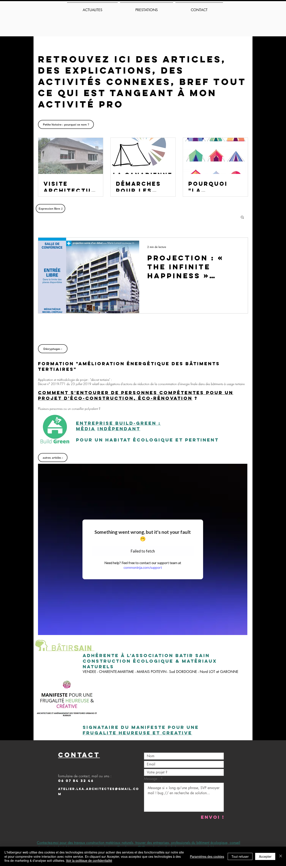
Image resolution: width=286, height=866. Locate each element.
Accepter (265, 856)
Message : (152, 779)
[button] (242, 217)
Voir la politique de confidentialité (89, 860)
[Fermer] (280, 856)
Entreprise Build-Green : (118, 423)
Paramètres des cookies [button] (207, 856)
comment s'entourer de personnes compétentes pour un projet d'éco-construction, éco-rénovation (135, 395)
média (85, 428)
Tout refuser (240, 856)
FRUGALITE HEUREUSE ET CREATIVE (137, 733)
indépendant (118, 428)
